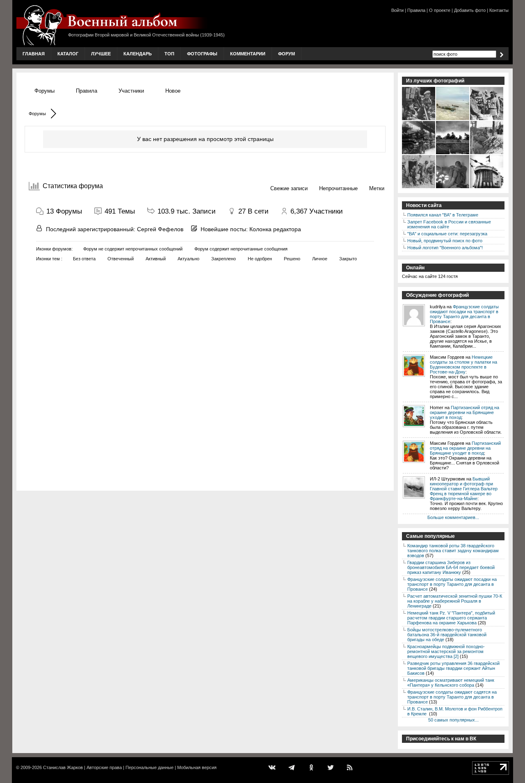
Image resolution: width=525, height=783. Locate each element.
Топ (169, 53)
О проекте (439, 10)
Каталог (67, 53)
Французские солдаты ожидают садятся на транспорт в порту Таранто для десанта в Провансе (452, 697)
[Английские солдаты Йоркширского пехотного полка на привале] (487, 153)
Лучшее (101, 53)
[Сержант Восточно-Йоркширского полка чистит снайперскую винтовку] (419, 119)
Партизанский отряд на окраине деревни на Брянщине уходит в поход (464, 412)
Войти (397, 10)
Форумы (44, 91)
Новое (172, 91)
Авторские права (104, 767)
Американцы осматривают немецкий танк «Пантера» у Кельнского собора (450, 682)
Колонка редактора (275, 229)
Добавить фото (470, 10)
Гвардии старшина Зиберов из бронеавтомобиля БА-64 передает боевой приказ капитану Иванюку (451, 567)
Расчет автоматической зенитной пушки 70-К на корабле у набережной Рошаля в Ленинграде (454, 601)
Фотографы (202, 53)
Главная (34, 53)
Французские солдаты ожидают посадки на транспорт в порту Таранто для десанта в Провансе (464, 314)
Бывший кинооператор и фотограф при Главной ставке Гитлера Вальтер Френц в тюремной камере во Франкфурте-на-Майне (464, 488)
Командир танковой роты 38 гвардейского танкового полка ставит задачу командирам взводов (453, 550)
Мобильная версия (197, 767)
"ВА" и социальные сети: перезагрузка (447, 233)
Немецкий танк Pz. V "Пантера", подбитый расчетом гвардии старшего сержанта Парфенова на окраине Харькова (451, 617)
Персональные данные (149, 767)
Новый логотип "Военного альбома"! (445, 247)
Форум (286, 53)
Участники (131, 91)
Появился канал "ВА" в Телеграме (442, 214)
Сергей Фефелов (160, 229)
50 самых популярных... (453, 719)
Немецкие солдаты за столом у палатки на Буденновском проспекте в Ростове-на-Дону (463, 364)
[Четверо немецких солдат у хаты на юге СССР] (419, 187)
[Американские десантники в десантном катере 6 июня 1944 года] (453, 153)
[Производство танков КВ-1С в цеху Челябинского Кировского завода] (419, 153)
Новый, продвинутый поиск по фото (444, 240)
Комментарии (247, 53)
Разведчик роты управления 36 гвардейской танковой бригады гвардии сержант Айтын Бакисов (453, 668)
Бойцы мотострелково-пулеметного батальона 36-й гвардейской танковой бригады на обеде (446, 634)
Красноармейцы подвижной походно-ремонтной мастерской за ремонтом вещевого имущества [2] (446, 651)
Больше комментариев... (453, 517)
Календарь (137, 53)
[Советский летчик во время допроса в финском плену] (453, 187)
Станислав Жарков (63, 767)
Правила (416, 10)
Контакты (499, 10)
